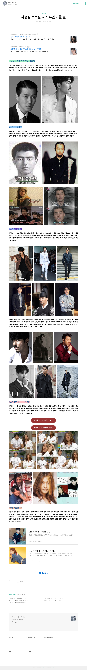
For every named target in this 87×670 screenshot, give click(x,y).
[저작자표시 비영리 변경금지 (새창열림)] (27, 581)
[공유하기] (14, 581)
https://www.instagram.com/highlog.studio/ (23, 34)
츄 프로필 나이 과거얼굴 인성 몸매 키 (16, 598)
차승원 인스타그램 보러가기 (43, 420)
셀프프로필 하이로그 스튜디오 (20, 37)
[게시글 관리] (16, 581)
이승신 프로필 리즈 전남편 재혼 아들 (16, 602)
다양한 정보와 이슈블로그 (18, 619)
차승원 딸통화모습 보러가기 (43, 428)
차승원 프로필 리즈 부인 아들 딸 (43, 17)
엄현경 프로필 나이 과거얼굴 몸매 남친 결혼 (18, 600)
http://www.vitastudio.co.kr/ (18, 46)
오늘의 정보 (43, 13)
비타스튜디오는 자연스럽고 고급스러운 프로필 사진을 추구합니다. (29, 51)
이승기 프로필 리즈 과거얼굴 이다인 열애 (53, 598)
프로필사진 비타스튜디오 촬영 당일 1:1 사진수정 (26, 49)
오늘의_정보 (11, 2)
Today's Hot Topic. (18, 617)
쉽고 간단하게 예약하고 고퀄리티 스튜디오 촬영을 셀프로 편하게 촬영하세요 (32, 39)
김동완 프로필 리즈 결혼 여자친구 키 (52, 600)
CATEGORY (76, 3)
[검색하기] (69, 3)
